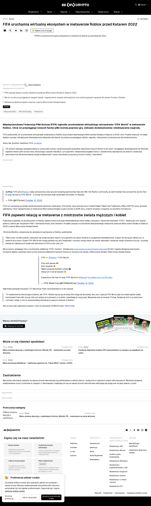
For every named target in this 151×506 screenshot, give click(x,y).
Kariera (73, 455)
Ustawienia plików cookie (137, 493)
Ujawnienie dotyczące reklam (138, 451)
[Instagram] (27, 30)
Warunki (98, 493)
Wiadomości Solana (117, 475)
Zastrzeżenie (119, 493)
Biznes (11, 19)
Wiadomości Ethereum (118, 461)
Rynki (92, 451)
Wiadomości (95, 443)
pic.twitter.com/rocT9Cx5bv (100, 277)
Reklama (73, 443)
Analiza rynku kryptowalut (115, 455)
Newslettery (94, 459)
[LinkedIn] (21, 30)
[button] (18, 450)
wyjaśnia (38, 143)
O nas (72, 451)
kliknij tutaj (69, 306)
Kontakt (73, 447)
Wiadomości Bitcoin (117, 450)
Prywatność (108, 493)
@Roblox (25, 192)
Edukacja (93, 447)
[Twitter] (10, 30)
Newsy (5, 19)
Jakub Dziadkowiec (34, 85)
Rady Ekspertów (96, 455)
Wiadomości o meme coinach (117, 480)
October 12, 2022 (33, 200)
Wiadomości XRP (116, 446)
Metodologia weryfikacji (134, 444)
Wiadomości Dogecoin (118, 471)
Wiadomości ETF (116, 486)
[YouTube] (5, 30)
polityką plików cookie (15, 491)
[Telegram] (16, 30)
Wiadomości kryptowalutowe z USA (118, 466)
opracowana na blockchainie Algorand (90, 249)
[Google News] (146, 430)
